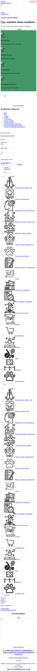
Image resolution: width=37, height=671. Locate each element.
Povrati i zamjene (9, 120)
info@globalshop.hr (18, 105)
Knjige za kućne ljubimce (16, 657)
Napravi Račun (5, 608)
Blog (5, 114)
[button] (18, 666)
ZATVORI (33, 1)
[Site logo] (8, 11)
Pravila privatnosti (9, 122)
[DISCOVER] (12, 136)
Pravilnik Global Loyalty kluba (12, 123)
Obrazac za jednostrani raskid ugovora (14, 127)
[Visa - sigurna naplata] (1, 136)
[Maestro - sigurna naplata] (4, 136)
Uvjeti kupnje (8, 119)
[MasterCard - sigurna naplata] (2, 136)
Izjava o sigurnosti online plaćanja (13, 125)
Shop (5, 113)
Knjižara (25, 657)
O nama (6, 116)
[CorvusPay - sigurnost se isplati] (13, 136)
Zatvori (3, 599)
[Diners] (9, 136)
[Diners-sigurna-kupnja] (11, 136)
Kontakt (6, 117)
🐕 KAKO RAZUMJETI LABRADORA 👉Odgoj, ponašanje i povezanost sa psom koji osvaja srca (18, 652)
